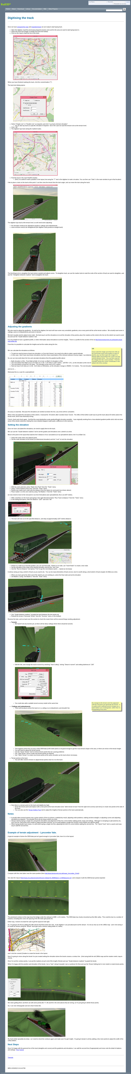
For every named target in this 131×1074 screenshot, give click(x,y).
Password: (110, 1)
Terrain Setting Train (34, 810)
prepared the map (22, 27)
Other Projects (53, 9)
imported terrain (36, 27)
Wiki (45, 9)
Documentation (37, 9)
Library (28, 9)
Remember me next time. (120, 3)
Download (20, 9)
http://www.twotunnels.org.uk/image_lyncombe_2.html (62, 873)
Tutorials (10, 1057)
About (14, 9)
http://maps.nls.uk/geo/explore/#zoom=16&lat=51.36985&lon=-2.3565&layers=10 (46, 878)
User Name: (91, 1)
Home (8, 9)
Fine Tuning (20, 1050)
